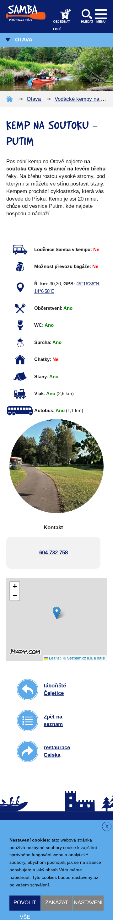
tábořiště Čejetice (55, 689)
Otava (23, 40)
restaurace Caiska (57, 751)
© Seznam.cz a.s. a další (84, 657)
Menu (100, 21)
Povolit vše (24, 905)
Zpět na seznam (53, 720)
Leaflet (54, 657)
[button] (57, 612)
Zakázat (56, 903)
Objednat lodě (61, 25)
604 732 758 (53, 553)
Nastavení (88, 903)
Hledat (87, 21)
